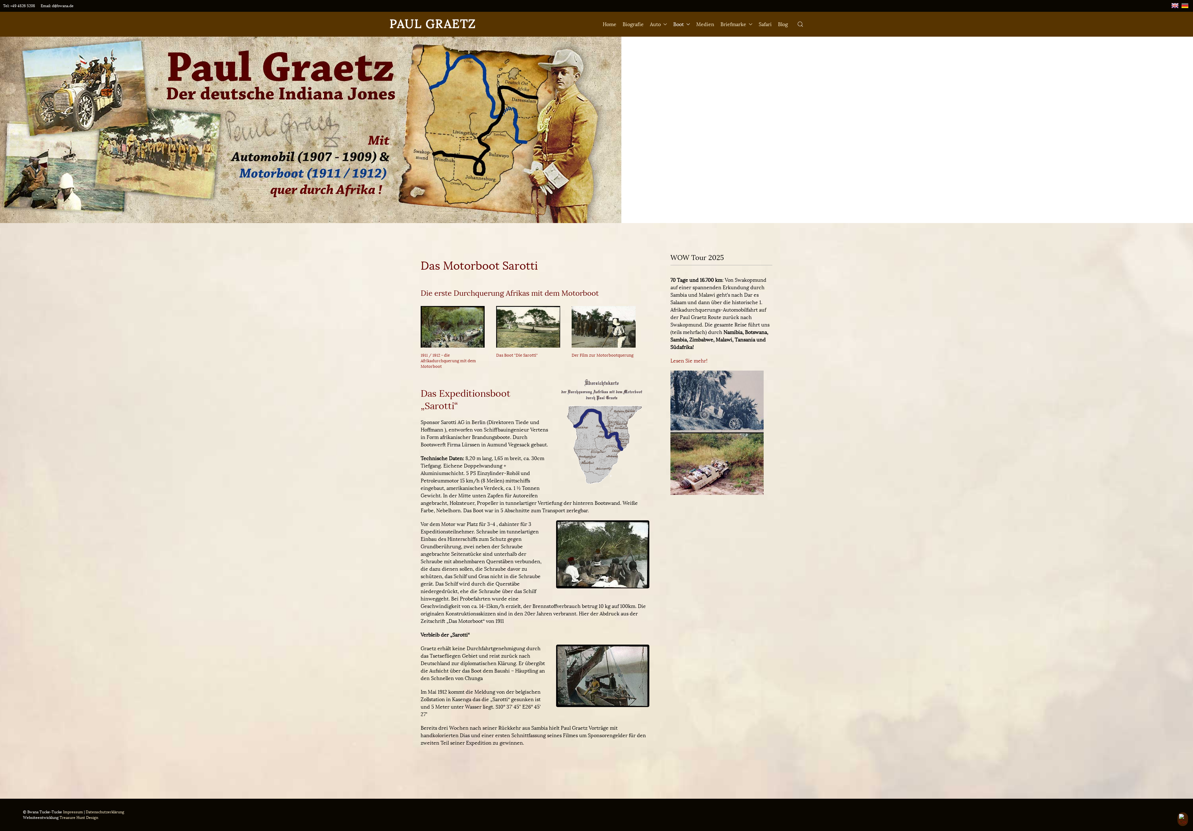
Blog (783, 24)
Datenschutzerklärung (105, 812)
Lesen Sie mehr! (688, 361)
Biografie (633, 24)
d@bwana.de (63, 5)
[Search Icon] (800, 24)
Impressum (73, 812)
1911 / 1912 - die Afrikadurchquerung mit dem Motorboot (448, 361)
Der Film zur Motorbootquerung (602, 355)
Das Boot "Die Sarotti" (517, 355)
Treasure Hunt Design (79, 817)
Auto (655, 24)
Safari (765, 24)
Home (609, 24)
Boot (678, 24)
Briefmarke (733, 24)
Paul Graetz (433, 24)
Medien (705, 24)
